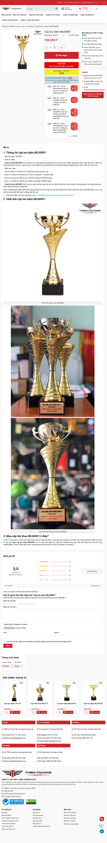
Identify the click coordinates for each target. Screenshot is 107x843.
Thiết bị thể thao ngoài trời (41, 826)
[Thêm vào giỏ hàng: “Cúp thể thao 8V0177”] (33, 712)
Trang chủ (5, 26)
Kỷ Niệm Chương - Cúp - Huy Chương (21, 26)
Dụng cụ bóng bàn (70, 15)
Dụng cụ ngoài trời (10, 20)
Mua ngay (16, 712)
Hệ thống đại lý (6, 815)
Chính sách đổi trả (7, 826)
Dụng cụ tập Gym (36, 15)
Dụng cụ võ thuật (53, 15)
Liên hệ (103, 2)
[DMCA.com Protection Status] (31, 801)
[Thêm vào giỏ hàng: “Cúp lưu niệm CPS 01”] (6, 712)
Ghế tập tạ (36, 812)
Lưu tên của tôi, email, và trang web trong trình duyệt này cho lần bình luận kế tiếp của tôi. (39, 641)
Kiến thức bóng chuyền (71, 824)
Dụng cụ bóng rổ (87, 15)
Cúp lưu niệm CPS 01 (12, 703)
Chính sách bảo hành (8, 823)
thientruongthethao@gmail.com (14, 794)
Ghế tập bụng (37, 818)
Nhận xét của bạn (10, 607)
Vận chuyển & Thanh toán (72, 2)
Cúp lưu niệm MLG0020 (93, 703)
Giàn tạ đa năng (38, 815)
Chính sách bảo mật (8, 829)
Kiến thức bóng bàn (70, 812)
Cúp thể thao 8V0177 (39, 703)
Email (56, 633)
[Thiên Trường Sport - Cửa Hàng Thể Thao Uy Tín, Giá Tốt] (12, 9)
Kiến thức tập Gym (70, 815)
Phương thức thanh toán (10, 821)
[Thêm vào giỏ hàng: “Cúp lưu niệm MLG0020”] (86, 712)
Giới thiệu (60, 2)
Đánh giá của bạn (9, 601)
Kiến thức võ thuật (70, 821)
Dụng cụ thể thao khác (30, 20)
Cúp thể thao (38, 26)
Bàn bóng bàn (37, 821)
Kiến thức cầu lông (70, 818)
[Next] (105, 699)
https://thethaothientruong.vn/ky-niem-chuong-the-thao (54, 195)
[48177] (61, 47)
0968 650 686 (8, 791)
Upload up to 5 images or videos (15, 624)
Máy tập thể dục (19, 15)
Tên (5, 633)
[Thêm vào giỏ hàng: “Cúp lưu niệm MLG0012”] (59, 712)
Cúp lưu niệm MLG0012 (66, 703)
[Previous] (1, 699)
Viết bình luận (92, 571)
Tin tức (96, 2)
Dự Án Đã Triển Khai (87, 2)
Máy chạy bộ (6, 15)
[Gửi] (56, 9)
